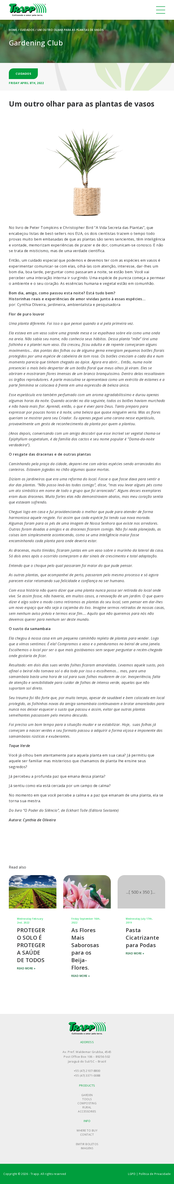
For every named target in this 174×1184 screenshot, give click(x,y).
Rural (87, 1107)
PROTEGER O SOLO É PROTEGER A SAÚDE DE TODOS (31, 945)
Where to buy (87, 1130)
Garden (87, 1095)
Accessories (87, 1111)
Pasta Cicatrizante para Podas (142, 937)
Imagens (87, 1148)
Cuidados (27, 30)
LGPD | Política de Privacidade (149, 1174)
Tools (87, 1099)
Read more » (26, 968)
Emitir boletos (87, 1144)
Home (13, 30)
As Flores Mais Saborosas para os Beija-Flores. (85, 948)
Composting (87, 1103)
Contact (87, 1135)
